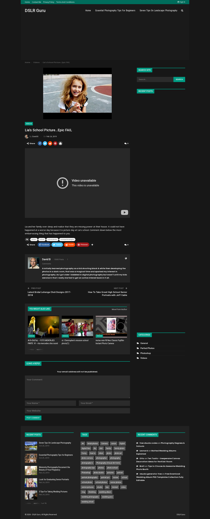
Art (83, 444)
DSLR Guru (35, 10)
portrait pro (105, 477)
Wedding (92, 492)
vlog (83, 492)
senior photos (115, 482)
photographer (101, 458)
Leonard (144, 450)
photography (115, 458)
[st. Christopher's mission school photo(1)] (77, 327)
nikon (101, 453)
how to (92, 453)
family (108, 448)
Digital (122, 444)
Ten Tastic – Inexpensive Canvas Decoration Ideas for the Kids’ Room (158, 460)
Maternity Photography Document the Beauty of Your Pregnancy (54, 468)
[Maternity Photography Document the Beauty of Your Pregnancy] (31, 470)
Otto (142, 458)
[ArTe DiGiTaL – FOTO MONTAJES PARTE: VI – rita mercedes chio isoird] (43, 327)
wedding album (105, 492)
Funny (84, 453)
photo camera (87, 458)
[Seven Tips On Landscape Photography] (31, 446)
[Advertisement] (105, 38)
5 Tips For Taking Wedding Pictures (53, 491)
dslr (101, 448)
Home (27, 2)
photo (109, 453)
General (144, 343)
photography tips (88, 468)
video (123, 487)
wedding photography (90, 497)
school (42, 239)
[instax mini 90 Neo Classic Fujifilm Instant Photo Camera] (111, 327)
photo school (112, 468)
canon (113, 444)
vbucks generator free (151, 473)
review (115, 477)
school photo (87, 482)
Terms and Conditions (65, 2)
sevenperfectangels (67, 239)
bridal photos (93, 444)
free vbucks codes (148, 443)
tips (107, 487)
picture (34, 239)
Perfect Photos (147, 348)
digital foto (86, 448)
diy (95, 448)
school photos (52, 239)
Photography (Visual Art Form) (108, 463)
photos (101, 468)
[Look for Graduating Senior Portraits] (31, 482)
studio (99, 487)
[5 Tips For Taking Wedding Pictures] (31, 494)
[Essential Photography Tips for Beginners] (31, 458)
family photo (119, 448)
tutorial (115, 487)
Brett (142, 466)
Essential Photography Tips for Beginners (115, 10)
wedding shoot (87, 502)
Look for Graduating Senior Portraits (54, 479)
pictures (110, 473)
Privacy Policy (48, 2)
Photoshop (145, 353)
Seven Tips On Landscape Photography (158, 10)
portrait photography (89, 477)
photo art (118, 453)
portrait (120, 473)
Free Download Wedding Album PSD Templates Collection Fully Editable (159, 476)
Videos (29, 124)
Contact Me (36, 2)
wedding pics (107, 497)
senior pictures (88, 487)
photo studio (99, 473)
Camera (104, 444)
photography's (87, 463)
